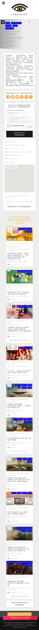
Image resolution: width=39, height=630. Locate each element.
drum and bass (16, 23)
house (30, 387)
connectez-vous (12, 113)
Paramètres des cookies (19, 614)
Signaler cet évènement (19, 134)
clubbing (24, 348)
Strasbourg (9, 43)
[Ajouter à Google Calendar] (22, 97)
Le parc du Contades (16, 484)
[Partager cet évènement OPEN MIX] (31, 97)
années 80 (16, 562)
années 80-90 (27, 565)
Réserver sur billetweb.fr (19, 340)
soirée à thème (22, 271)
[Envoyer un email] (26, 97)
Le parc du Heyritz (15, 553)
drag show (28, 231)
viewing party (22, 228)
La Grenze (12, 333)
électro (15, 25)
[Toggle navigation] (3, 3)
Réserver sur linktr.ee (19, 451)
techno (24, 387)
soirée (8, 23)
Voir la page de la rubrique (19, 604)
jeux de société (18, 419)
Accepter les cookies (20, 618)
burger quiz (28, 421)
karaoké (29, 274)
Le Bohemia (10, 41)
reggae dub (9, 28)
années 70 (23, 562)
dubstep (8, 25)
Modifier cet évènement (19, 207)
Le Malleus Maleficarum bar (19, 442)
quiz (25, 419)
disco (18, 528)
